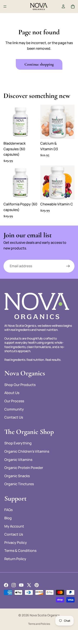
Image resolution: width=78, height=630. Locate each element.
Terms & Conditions (20, 550)
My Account (14, 526)
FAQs (8, 509)
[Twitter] (29, 585)
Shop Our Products (20, 384)
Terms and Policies (39, 624)
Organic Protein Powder (23, 467)
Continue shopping (39, 64)
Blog (8, 518)
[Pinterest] (36, 585)
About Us (11, 392)
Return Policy (15, 558)
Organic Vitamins (18, 459)
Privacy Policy (15, 542)
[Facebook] (6, 585)
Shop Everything (18, 443)
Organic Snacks (17, 475)
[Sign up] (68, 266)
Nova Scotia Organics (45, 615)
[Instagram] (13, 585)
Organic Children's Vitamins (26, 451)
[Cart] (73, 6)
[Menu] (5, 7)
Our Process (14, 401)
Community (14, 409)
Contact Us (13, 417)
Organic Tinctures (19, 484)
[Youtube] (21, 585)
